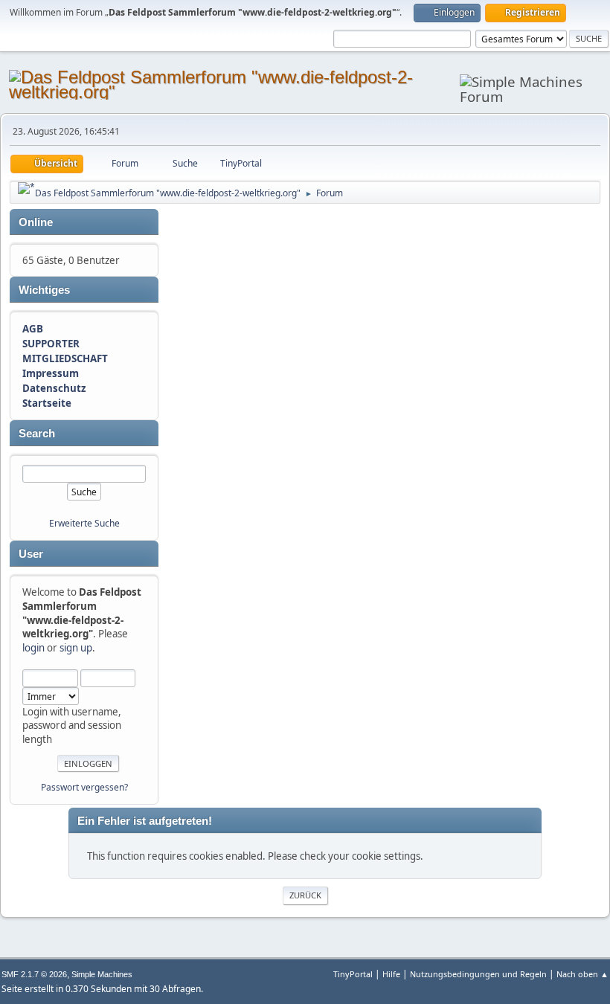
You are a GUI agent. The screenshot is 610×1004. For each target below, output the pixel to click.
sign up (76, 647)
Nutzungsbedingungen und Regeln (478, 973)
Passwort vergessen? (84, 787)
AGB (32, 328)
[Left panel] (26, 188)
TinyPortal (353, 973)
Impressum (50, 373)
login (33, 647)
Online (36, 222)
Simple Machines (101, 974)
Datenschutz (54, 388)
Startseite (46, 403)
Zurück (305, 895)
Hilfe (391, 973)
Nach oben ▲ (582, 973)
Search (37, 434)
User (31, 554)
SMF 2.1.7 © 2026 (34, 974)
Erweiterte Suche (84, 523)
